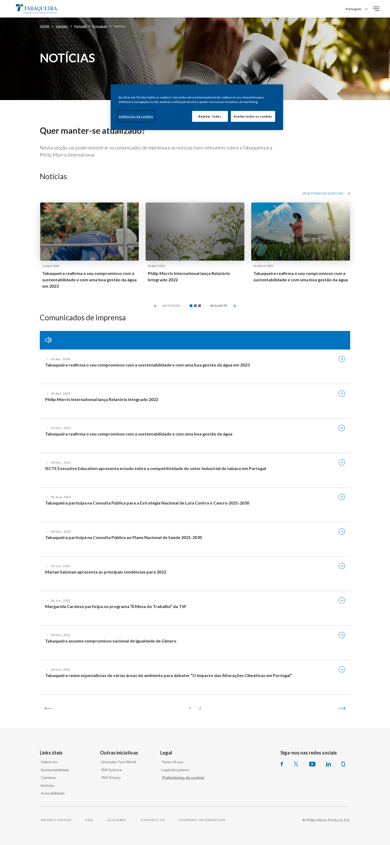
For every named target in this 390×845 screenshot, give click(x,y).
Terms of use (172, 762)
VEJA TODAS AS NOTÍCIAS (322, 193)
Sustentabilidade (55, 770)
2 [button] (200, 708)
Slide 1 (191, 305)
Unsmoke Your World (118, 762)
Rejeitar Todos (209, 116)
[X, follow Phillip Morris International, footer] (296, 764)
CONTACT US (153, 820)
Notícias (47, 785)
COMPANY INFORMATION (202, 820)
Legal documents (175, 770)
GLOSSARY (117, 820)
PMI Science (111, 770)
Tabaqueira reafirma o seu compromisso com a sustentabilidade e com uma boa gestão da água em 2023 (89, 279)
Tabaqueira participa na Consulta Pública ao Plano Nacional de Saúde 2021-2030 (123, 537)
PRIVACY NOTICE (56, 820)
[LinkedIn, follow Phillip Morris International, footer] (328, 764)
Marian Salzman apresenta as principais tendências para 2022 (105, 571)
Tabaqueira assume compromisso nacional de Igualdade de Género (110, 640)
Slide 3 (199, 305)
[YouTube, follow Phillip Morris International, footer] (312, 764)
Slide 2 (195, 305)
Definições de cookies (136, 116)
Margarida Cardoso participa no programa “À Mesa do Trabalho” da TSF (116, 606)
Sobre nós (49, 762)
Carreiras (48, 777)
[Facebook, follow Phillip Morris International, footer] (281, 764)
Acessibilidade (53, 793)
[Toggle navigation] (376, 9)
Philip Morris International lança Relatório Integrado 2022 (189, 276)
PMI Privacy (111, 777)
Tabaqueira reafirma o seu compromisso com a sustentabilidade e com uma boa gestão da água (300, 276)
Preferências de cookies (183, 777)
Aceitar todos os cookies (253, 116)
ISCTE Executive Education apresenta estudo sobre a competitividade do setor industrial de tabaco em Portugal (155, 468)
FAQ (89, 820)
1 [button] (190, 708)
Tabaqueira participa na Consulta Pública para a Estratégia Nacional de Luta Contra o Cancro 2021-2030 (147, 502)
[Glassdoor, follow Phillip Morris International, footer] (343, 764)
